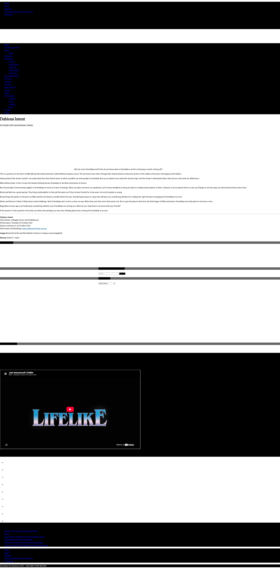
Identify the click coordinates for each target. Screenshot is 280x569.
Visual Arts (13, 73)
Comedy (12, 104)
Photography (14, 70)
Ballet (11, 53)
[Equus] (8, 470)
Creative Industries (11, 47)
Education (8, 56)
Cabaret (12, 98)
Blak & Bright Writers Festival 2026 (18, 539)
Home (6, 3)
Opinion (7, 90)
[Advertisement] (240, 48)
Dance (6, 50)
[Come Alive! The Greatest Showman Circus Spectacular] (8, 506)
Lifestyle (7, 84)
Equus (6, 533)
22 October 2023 (6, 125)
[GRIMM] (8, 513)
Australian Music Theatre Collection (18, 11)
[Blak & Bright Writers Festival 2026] (8, 484)
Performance (9, 95)
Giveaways (8, 14)
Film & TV (8, 78)
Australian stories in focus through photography (23, 542)
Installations (14, 64)
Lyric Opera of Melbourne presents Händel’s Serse (24, 536)
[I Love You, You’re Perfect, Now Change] (8, 521)
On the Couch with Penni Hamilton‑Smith (21, 531)
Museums (12, 67)
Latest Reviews (20, 125)
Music (11, 107)
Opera (6, 93)
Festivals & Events (11, 75)
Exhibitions (8, 58)
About (6, 6)
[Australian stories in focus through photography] (8, 491)
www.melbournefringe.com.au (34, 228)
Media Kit (8, 8)
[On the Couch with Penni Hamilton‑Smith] (8, 462)
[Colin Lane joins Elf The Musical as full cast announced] (8, 499)
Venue (6, 112)
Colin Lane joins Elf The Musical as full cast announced (26, 545)
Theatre (7, 110)
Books (6, 44)
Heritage (7, 81)
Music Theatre (10, 87)
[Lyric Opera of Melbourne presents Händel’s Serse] (8, 477)
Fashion (12, 61)
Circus (11, 101)
